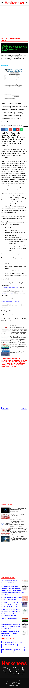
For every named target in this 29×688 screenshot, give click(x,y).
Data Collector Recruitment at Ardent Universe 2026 (18, 509)
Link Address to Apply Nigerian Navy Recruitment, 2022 (18, 351)
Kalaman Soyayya (6, 649)
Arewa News (17, 642)
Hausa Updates (17, 647)
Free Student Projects (8, 644)
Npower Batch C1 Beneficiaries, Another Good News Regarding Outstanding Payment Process (18, 346)
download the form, (7, 293)
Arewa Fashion (6, 642)
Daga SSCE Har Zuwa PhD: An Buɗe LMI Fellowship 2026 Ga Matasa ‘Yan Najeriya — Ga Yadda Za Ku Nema (11, 605)
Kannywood (18, 649)
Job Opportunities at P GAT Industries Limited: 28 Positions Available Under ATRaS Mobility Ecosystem (18, 538)
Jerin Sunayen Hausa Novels (9, 618)
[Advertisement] (14, 22)
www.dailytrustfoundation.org (10, 287)
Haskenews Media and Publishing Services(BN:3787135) (13, 684)
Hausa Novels (5, 647)
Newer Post (5, 408)
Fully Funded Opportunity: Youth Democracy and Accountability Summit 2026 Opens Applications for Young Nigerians (19, 530)
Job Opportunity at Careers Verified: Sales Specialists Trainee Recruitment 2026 (17, 523)
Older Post (24, 408)
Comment (25, 126)
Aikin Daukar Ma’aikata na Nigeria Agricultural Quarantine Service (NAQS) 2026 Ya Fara (10, 633)
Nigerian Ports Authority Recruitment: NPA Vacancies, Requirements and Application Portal (11, 626)
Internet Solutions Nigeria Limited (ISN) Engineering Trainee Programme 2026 (17, 516)
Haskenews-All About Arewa (18, 680)
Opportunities (4, 65)
